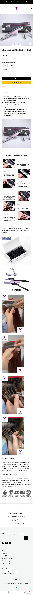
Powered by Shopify (23, 583)
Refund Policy (6, 561)
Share (3, 86)
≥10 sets (12, 65)
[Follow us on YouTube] (6, 543)
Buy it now (16, 82)
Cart (25, 594)
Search (4, 551)
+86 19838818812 (20, 523)
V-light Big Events (7, 558)
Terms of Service (6, 563)
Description (6, 92)
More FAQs (5, 556)
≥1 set (4, 65)
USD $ (16, 579)
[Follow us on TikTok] (10, 543)
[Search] (5, 9)
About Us (4, 553)
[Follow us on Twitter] (3, 543)
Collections (8, 594)
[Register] (26, 538)
